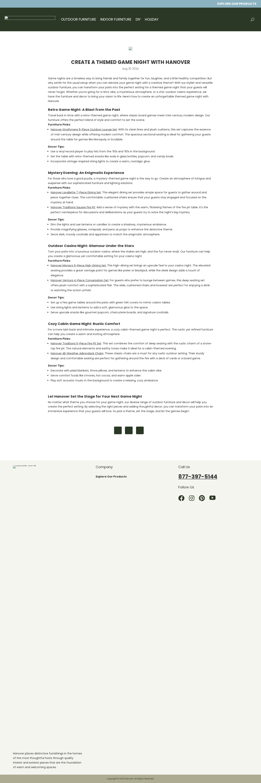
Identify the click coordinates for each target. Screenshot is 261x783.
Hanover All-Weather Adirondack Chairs (77, 353)
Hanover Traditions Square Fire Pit (73, 207)
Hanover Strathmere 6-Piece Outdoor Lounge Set (84, 129)
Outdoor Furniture (78, 19)
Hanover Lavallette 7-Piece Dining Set (76, 192)
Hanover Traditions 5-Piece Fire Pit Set (76, 343)
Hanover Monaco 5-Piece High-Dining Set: (78, 265)
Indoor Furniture (115, 19)
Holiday (151, 19)
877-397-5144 (197, 476)
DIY (138, 19)
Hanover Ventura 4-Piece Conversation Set (80, 280)
